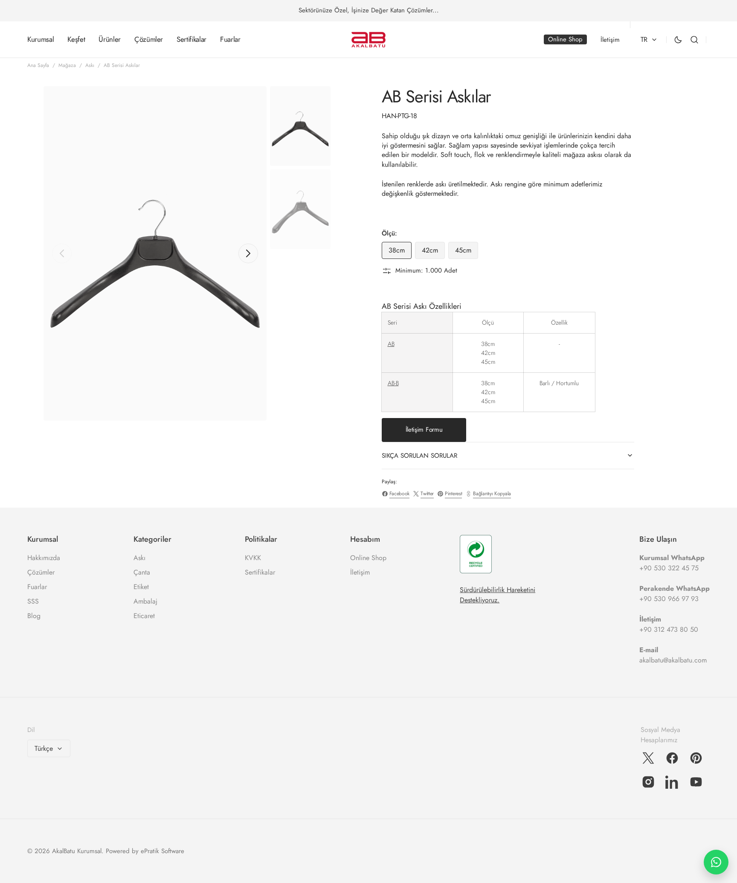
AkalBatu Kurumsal (77, 851)
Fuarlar (37, 587)
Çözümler (41, 572)
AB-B (393, 383)
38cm (400, 252)
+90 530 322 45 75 (669, 568)
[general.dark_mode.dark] (678, 39)
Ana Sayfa (38, 65)
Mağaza (67, 65)
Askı (89, 65)
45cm (466, 252)
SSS (33, 601)
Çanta (141, 572)
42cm (433, 252)
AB (391, 344)
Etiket (141, 587)
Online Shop (368, 558)
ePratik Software (162, 851)
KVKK (253, 558)
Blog (34, 616)
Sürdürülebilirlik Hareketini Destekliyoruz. (497, 595)
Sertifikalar (260, 572)
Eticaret (144, 616)
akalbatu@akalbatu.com (673, 660)
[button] (694, 39)
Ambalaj (145, 601)
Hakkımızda (43, 558)
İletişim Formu (424, 429)
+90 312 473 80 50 (668, 629)
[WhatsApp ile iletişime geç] (716, 862)
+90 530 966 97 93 (669, 599)
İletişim (360, 572)
